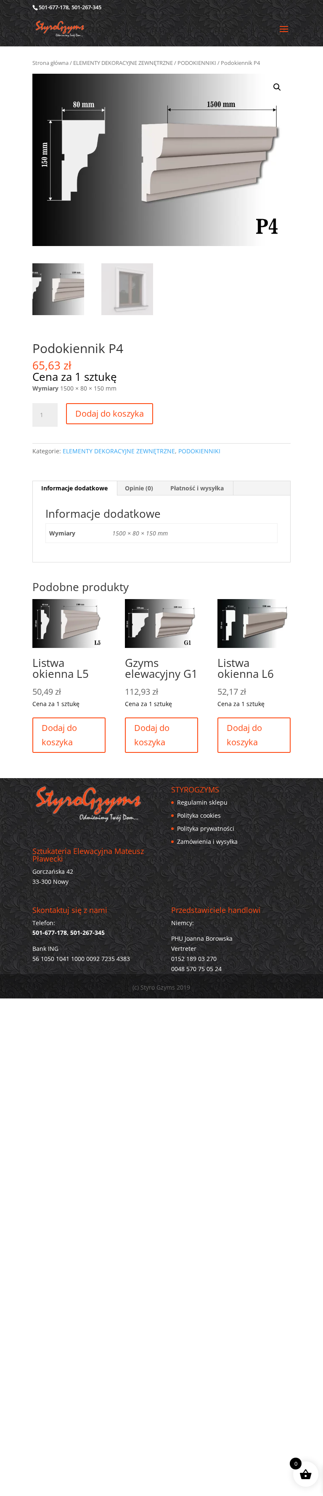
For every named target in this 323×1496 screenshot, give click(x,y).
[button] (277, 87)
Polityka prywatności (205, 828)
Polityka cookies (199, 815)
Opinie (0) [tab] (139, 488)
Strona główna (50, 63)
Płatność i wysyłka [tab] (197, 488)
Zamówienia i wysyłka (207, 842)
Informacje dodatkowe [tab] (74, 488)
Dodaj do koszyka (109, 413)
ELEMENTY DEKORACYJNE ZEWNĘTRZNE (123, 63)
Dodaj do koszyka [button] (151, 735)
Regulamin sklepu (202, 802)
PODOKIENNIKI (196, 63)
